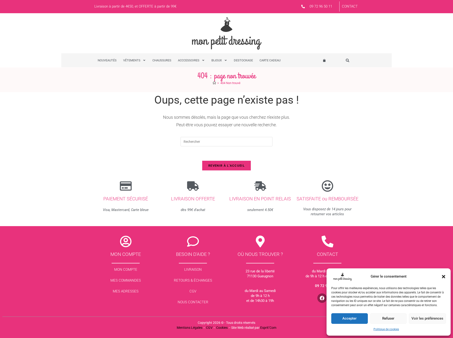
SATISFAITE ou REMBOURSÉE (327, 199)
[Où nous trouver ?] (260, 241)
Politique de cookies (386, 329)
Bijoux (216, 60)
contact (327, 254)
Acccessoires (188, 60)
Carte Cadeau (270, 60)
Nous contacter (193, 302)
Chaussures (161, 60)
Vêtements (131, 60)
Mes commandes (125, 280)
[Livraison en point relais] (260, 186)
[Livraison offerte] (193, 186)
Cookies (222, 328)
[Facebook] (322, 298)
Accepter (349, 318)
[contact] (327, 241)
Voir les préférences (427, 318)
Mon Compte (125, 269)
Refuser (388, 318)
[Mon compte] (126, 241)
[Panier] (324, 60)
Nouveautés (107, 60)
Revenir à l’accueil (226, 165)
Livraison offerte (193, 199)
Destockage (243, 60)
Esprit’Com (268, 328)
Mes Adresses (125, 291)
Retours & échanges (193, 280)
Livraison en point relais (260, 199)
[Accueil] (214, 83)
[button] (443, 276)
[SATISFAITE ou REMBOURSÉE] (327, 186)
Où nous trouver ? (260, 254)
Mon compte (125, 254)
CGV (192, 291)
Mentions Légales (189, 328)
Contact (350, 6)
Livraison (193, 269)
